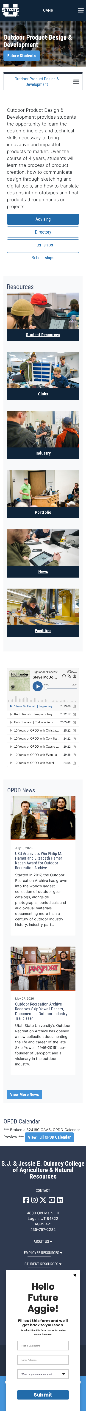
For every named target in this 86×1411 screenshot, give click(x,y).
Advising (43, 219)
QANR (48, 10)
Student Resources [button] (41, 1264)
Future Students (21, 55)
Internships (43, 245)
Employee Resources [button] (41, 1253)
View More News (24, 1094)
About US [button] (41, 1241)
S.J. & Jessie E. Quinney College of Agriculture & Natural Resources (43, 1170)
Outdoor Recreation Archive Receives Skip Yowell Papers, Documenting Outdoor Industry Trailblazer (41, 1011)
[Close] (74, 1275)
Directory (43, 232)
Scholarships (43, 257)
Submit (43, 1394)
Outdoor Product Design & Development (37, 81)
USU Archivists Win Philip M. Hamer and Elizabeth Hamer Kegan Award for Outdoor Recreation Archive (38, 860)
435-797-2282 (43, 1229)
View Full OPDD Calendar (49, 1137)
